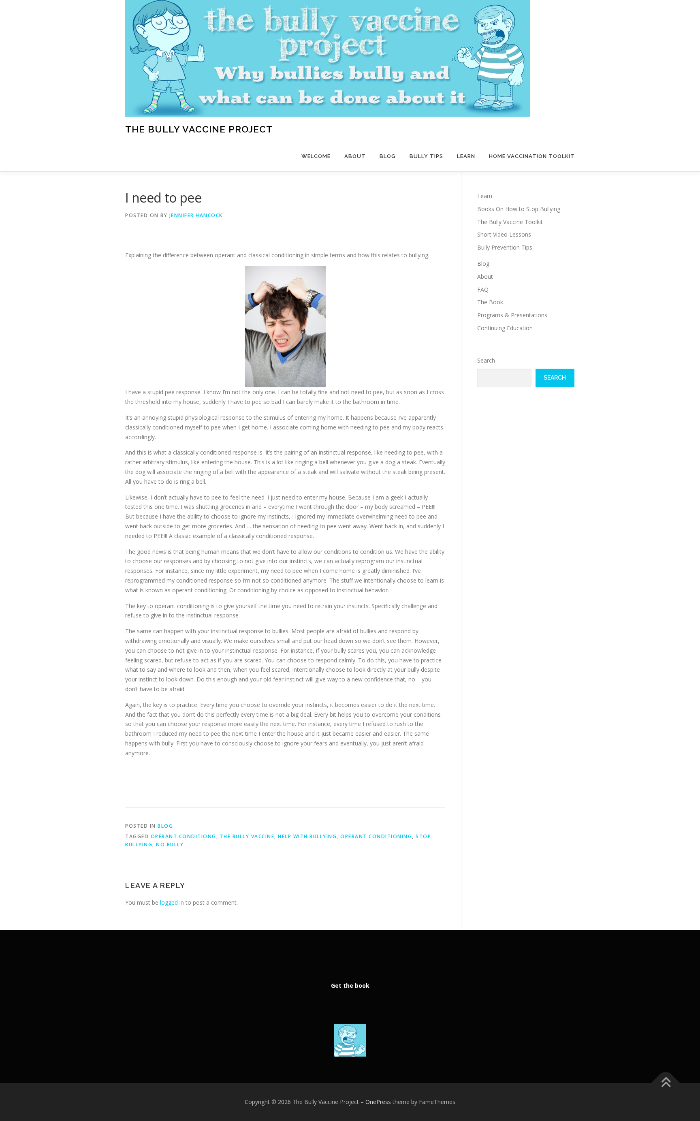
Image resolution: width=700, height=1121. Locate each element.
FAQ (483, 289)
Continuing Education (505, 328)
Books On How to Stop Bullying (518, 209)
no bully (170, 844)
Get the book (350, 985)
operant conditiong (183, 836)
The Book (490, 302)
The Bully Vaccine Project (199, 129)
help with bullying (307, 836)
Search (486, 360)
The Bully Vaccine (247, 836)
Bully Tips (426, 156)
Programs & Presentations (512, 315)
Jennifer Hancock (196, 215)
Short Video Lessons (504, 234)
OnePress (378, 1102)
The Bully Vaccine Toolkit (510, 222)
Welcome (316, 156)
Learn (466, 156)
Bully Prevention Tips (504, 247)
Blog (388, 156)
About (355, 156)
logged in (172, 902)
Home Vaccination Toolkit (532, 156)
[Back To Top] (665, 1083)
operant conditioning (376, 836)
